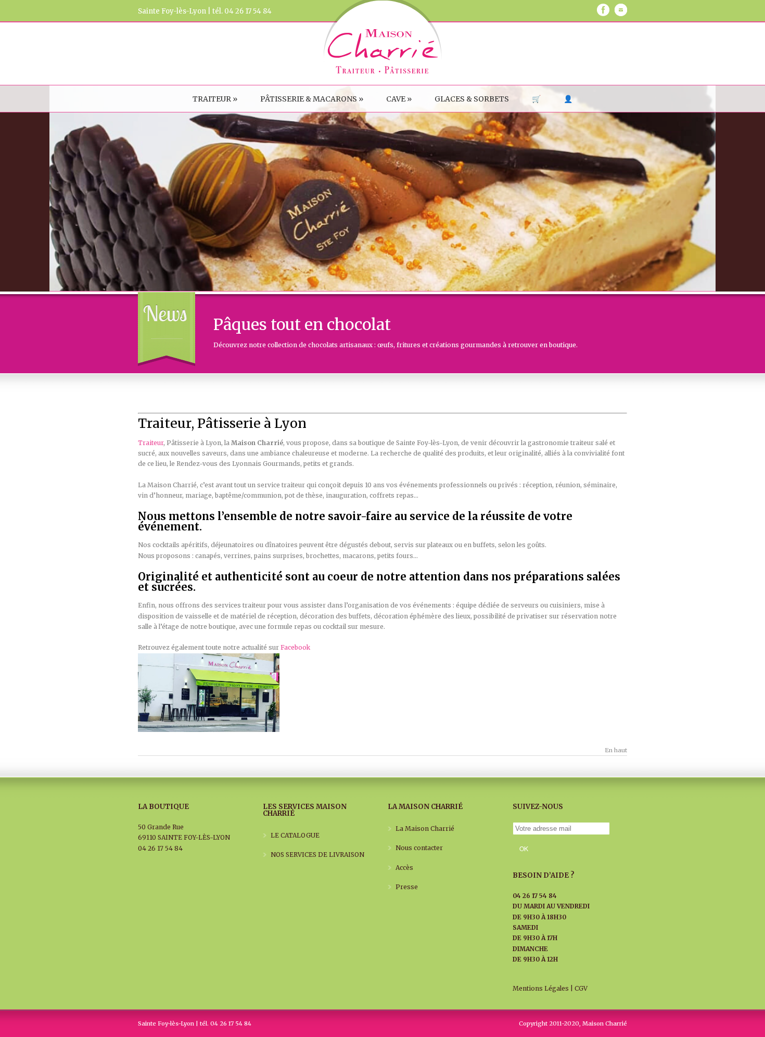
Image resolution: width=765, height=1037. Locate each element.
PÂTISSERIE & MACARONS (311, 99)
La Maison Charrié (425, 828)
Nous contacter (419, 848)
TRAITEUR (215, 99)
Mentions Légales (541, 988)
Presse (407, 887)
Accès (404, 867)
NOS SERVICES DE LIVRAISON (317, 854)
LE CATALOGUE (295, 835)
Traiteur (150, 443)
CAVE (399, 99)
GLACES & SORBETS (472, 99)
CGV (581, 988)
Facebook (295, 647)
